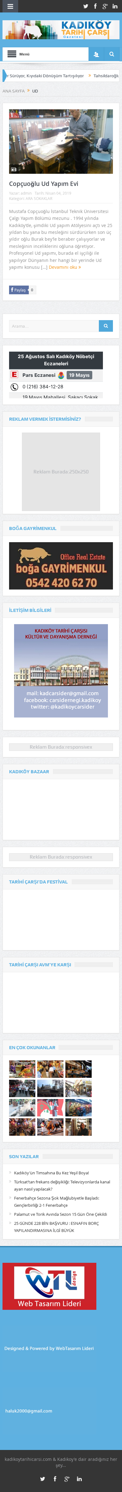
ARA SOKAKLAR (39, 198)
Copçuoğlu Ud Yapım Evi (43, 184)
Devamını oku (64, 267)
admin (26, 193)
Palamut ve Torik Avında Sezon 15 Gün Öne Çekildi (60, 1214)
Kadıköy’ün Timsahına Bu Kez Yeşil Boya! (51, 1173)
